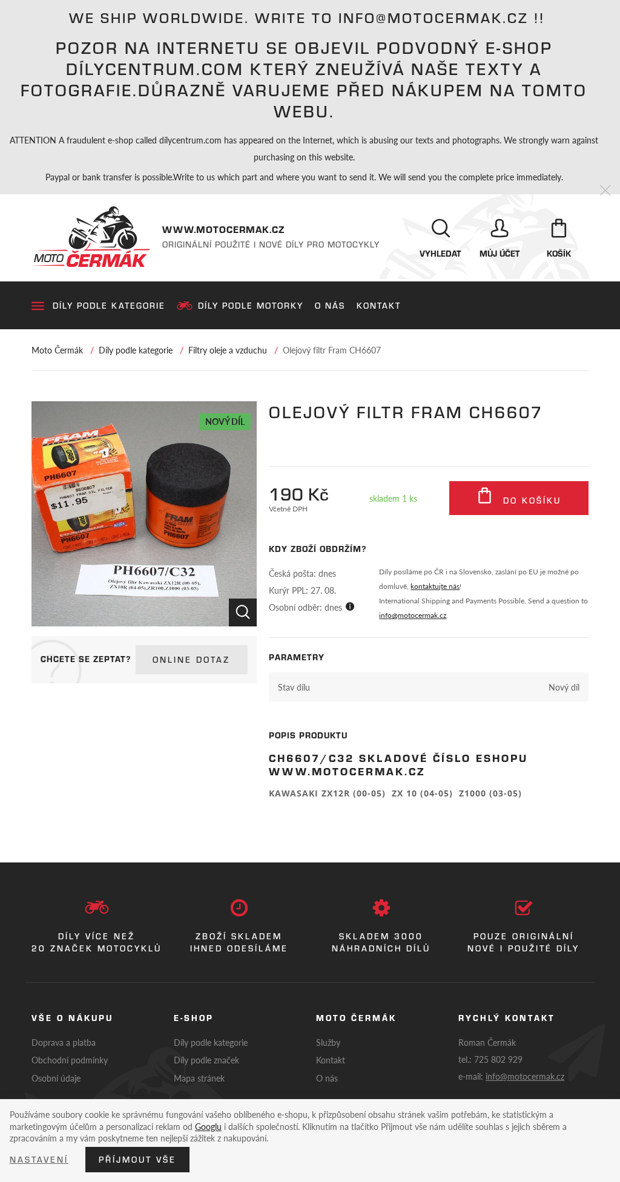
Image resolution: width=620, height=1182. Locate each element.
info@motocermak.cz (412, 615)
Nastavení (39, 1160)
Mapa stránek (199, 1078)
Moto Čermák (57, 350)
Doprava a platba (63, 1042)
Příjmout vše (137, 1160)
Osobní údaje (56, 1078)
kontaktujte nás (435, 586)
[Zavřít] (605, 191)
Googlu (208, 1126)
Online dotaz (191, 660)
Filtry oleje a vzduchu (227, 350)
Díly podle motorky (250, 306)
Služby (328, 1042)
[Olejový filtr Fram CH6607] (144, 513)
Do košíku (530, 500)
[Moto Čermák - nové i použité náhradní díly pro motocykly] (90, 236)
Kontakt (379, 306)
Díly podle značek (206, 1060)
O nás (330, 306)
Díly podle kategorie (109, 306)
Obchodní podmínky (69, 1060)
